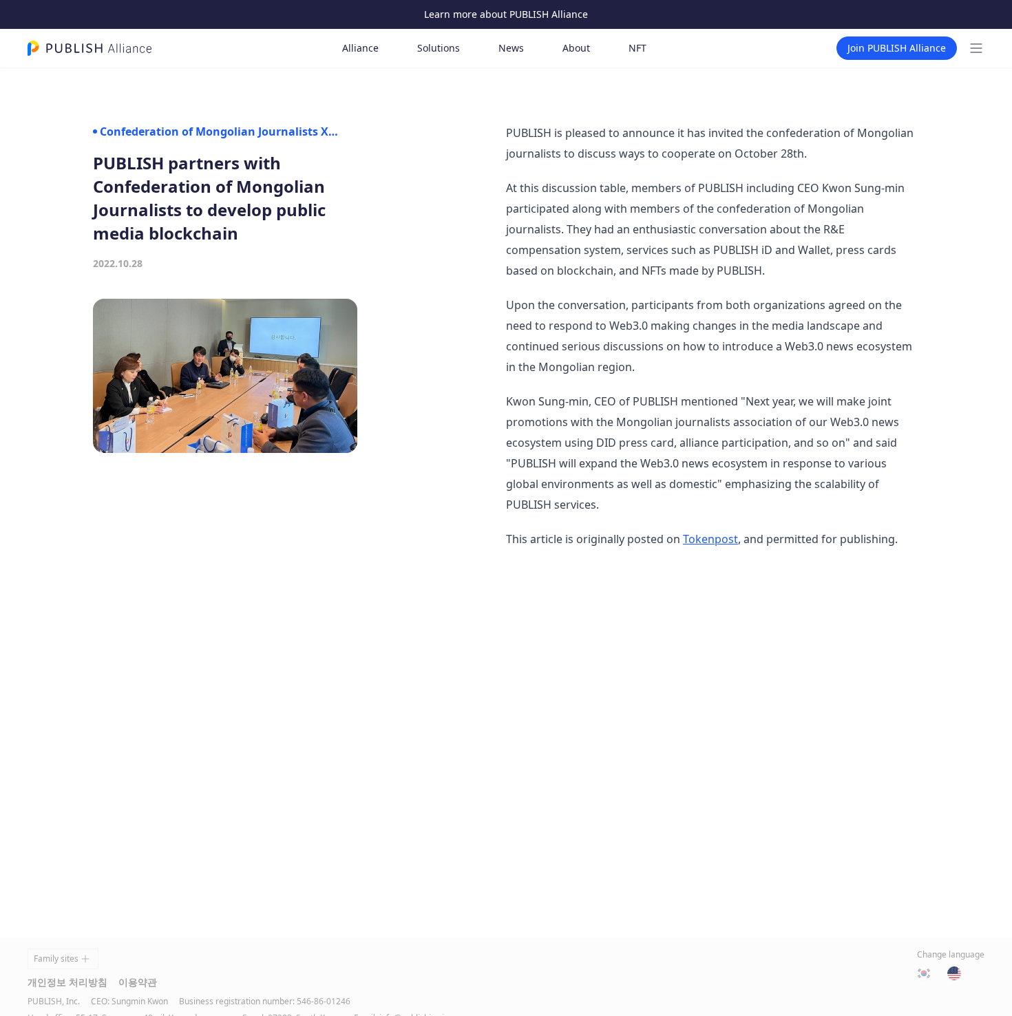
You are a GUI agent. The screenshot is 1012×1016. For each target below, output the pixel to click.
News (511, 47)
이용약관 (137, 981)
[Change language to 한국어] (924, 973)
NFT (637, 47)
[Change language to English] (954, 973)
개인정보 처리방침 (67, 981)
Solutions (438, 47)
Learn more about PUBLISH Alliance (506, 14)
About (576, 47)
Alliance (360, 47)
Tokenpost (710, 539)
